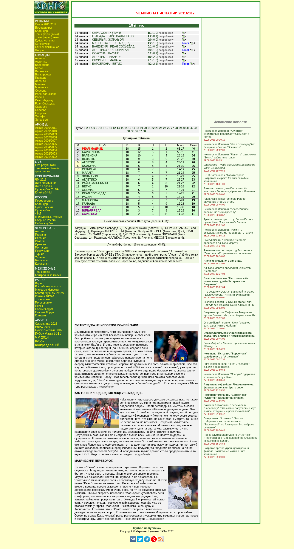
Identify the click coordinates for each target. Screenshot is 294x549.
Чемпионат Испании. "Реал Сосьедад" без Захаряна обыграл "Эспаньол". (229, 146)
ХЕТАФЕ (115, 32)
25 (164, 128)
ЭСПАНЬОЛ (116, 39)
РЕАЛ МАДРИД (121, 43)
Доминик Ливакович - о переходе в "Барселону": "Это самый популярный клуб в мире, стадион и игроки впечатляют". (230, 408)
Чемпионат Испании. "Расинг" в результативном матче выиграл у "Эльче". (229, 231)
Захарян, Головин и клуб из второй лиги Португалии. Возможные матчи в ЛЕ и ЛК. (229, 304)
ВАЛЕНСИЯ (100, 46)
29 (180, 128)
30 (184, 128)
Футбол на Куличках (147, 528)
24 (160, 128)
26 (168, 128)
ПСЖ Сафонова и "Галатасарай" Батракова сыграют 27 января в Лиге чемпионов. (226, 178)
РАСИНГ (113, 53)
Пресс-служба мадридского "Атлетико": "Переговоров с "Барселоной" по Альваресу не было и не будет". (230, 437)
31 (187, 128)
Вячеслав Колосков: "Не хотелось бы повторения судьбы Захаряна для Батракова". (226, 281)
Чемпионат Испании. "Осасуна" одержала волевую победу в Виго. (229, 376)
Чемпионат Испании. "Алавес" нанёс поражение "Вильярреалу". (226, 211)
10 (106, 128)
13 (118, 128)
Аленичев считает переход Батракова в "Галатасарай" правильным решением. (228, 252)
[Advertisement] (136, 96)
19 (141, 128)
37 (140, 131)
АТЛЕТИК (98, 56)
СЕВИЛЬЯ (98, 39)
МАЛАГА (115, 60)
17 (133, 128)
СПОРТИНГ (99, 60)
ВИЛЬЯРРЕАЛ (119, 50)
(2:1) (153, 63)
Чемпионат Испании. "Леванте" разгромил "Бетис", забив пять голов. (230, 156)
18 (137, 128)
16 (129, 128)
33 (195, 128)
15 (125, 128)
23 (156, 128)
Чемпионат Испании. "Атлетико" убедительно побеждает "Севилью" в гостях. (226, 133)
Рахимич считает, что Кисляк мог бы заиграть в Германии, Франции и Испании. (229, 190)
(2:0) (153, 56)
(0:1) (153, 36)
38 (144, 131)
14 (122, 128)
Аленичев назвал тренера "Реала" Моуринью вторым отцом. (225, 200)
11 (110, 128)
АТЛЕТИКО (99, 50)
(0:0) (153, 39)
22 (153, 128)
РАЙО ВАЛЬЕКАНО (121, 36)
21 (149, 128)
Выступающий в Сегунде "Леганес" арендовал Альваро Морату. (225, 242)
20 (145, 128)
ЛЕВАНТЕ (114, 56)
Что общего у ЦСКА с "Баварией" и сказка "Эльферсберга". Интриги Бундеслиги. (229, 293)
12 (114, 128)
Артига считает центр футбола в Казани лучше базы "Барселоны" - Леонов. (228, 221)
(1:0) (153, 32)
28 (176, 128)
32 (191, 128)
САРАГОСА (99, 32)
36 (136, 131)
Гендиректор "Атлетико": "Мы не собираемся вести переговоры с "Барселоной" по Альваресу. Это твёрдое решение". (229, 423)
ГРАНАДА (98, 36)
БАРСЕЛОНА (101, 63)
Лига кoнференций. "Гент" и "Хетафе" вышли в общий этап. (226, 365)
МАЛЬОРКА (100, 43)
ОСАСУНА (99, 53)
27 (172, 128)
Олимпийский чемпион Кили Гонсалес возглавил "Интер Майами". (227, 324)
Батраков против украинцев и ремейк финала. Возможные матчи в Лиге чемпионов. (226, 451)
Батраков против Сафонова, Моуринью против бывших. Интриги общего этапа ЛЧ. (230, 314)
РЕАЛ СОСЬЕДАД (122, 46)
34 (128, 131)
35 (132, 131)
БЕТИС (117, 63)
